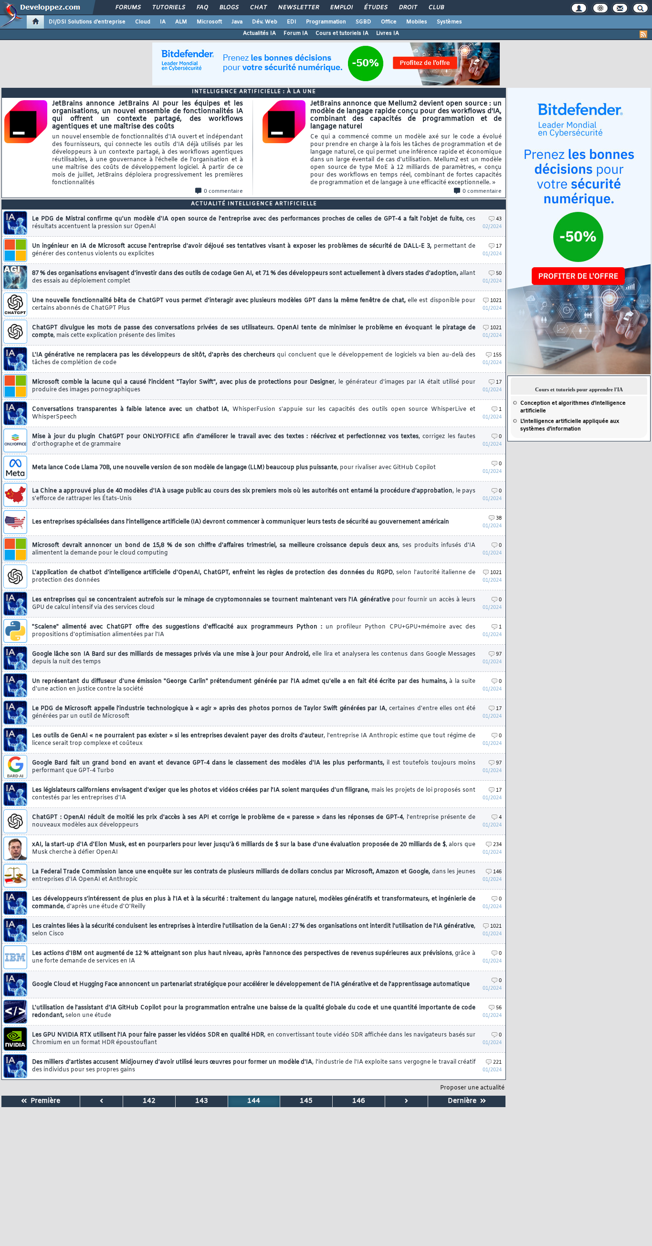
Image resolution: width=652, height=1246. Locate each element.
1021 (496, 301)
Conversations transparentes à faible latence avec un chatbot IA (253, 413)
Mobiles (416, 22)
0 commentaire (223, 191)
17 (499, 246)
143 (201, 1101)
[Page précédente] (101, 1101)
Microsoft (209, 22)
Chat (258, 7)
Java (236, 22)
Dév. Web (264, 22)
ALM (181, 22)
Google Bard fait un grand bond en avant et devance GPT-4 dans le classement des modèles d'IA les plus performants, (253, 767)
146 (497, 872)
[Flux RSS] (643, 34)
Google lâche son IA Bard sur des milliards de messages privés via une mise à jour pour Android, (253, 658)
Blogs (228, 7)
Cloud (142, 22)
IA (163, 22)
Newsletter (298, 7)
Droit (408, 7)
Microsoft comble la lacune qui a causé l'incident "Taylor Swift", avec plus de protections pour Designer (253, 386)
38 (499, 518)
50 (499, 274)
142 (149, 1101)
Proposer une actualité (472, 1088)
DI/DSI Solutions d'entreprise (87, 22)
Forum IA (296, 33)
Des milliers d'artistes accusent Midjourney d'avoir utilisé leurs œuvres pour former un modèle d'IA (253, 1066)
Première (43, 1101)
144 (253, 1101)
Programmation (326, 22)
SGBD (363, 22)
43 (499, 219)
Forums (127, 7)
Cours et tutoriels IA (341, 33)
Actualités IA (259, 33)
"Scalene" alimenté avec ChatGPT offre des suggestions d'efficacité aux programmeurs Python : (253, 631)
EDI (291, 22)
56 (499, 1008)
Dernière (464, 1101)
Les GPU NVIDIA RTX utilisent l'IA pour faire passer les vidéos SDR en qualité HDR (253, 1039)
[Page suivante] (406, 1101)
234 (497, 845)
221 (497, 1062)
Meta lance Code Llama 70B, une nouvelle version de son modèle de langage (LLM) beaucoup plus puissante (234, 467)
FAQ (202, 7)
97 (499, 654)
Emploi (341, 7)
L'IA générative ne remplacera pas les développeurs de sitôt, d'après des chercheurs (253, 358)
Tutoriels (168, 7)
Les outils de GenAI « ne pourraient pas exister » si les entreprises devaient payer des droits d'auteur (253, 739)
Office (389, 22)
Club (435, 7)
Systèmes (449, 22)
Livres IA (387, 33)
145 (306, 1101)
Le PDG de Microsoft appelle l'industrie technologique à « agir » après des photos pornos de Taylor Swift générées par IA (253, 712)
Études (375, 7)
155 (497, 355)
